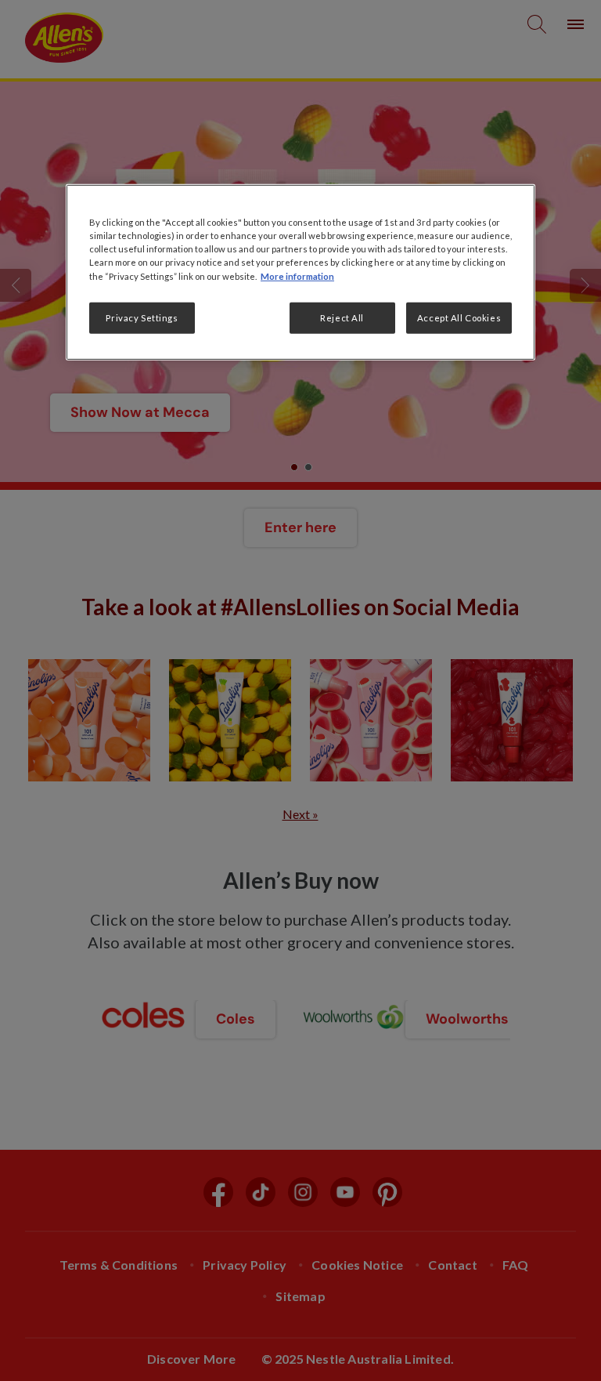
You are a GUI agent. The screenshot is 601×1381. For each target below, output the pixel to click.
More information (297, 275)
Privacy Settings (142, 317)
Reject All (342, 317)
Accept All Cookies (459, 317)
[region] (300, 272)
